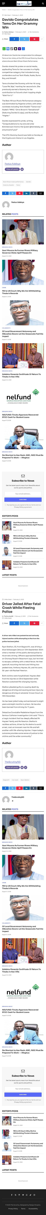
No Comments (34, 32)
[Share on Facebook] (14, 39)
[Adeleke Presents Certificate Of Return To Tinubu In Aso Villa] (23, 355)
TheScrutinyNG (8, 616)
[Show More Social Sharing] (42, 39)
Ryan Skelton (25, 780)
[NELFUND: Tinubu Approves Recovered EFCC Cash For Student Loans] (23, 396)
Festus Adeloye (9, 32)
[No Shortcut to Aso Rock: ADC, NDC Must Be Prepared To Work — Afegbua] (23, 436)
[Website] (25, 767)
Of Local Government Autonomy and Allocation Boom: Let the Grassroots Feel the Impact (22, 333)
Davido (28, 182)
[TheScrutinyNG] (24, 3)
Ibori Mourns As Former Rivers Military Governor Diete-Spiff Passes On (28, 525)
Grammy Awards (8, 185)
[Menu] (3, 3)
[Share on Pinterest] (34, 39)
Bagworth (6, 780)
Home (3, 10)
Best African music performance (13, 182)
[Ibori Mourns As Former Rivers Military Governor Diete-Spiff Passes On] (23, 231)
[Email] (22, 169)
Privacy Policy (19, 507)
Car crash (15, 780)
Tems (18, 185)
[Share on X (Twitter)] (24, 39)
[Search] (43, 3)
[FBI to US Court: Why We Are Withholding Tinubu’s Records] (23, 272)
